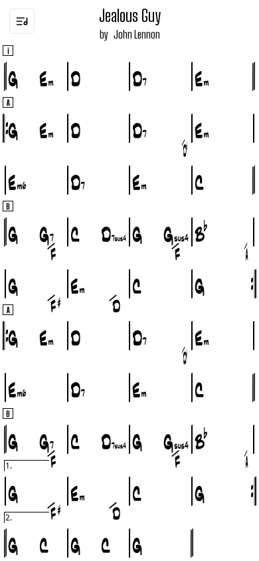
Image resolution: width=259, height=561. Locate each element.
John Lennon (137, 34)
